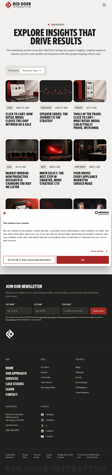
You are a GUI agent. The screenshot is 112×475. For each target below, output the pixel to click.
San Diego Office (48, 387)
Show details (97, 251)
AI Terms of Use (82, 456)
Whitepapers (81, 387)
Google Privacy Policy (48, 317)
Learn (10, 389)
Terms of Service (65, 317)
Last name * (38, 304)
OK (82, 260)
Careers (44, 372)
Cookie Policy (49, 456)
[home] (18, 5)
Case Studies (15, 384)
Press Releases (82, 392)
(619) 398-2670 (12, 430)
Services (12, 378)
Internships (45, 377)
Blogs (78, 367)
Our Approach (16, 373)
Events (79, 377)
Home (9, 368)
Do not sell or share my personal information (29, 260)
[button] (103, 5)
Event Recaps (81, 382)
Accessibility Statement (10, 456)
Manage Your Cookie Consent (65, 456)
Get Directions (12, 425)
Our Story (45, 367)
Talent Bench (46, 382)
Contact (12, 394)
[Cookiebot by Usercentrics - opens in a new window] (97, 213)
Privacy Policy (11, 320)
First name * (10, 304)
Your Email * (67, 304)
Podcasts (80, 372)
